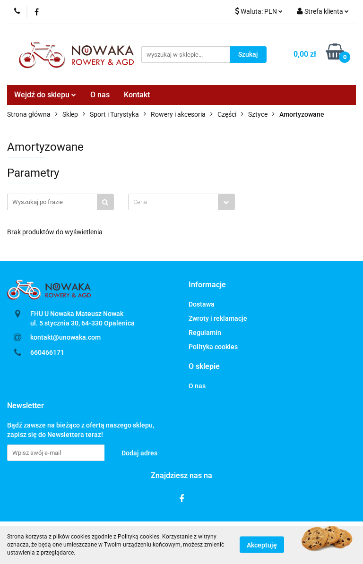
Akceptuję (262, 545)
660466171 (47, 352)
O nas (100, 94)
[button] (207, 285)
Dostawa (202, 304)
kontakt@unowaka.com (65, 337)
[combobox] (181, 202)
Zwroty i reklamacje (218, 318)
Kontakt (137, 94)
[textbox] (173, 202)
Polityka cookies (213, 346)
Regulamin (205, 332)
